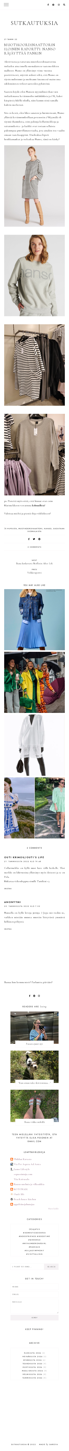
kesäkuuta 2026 (34, 1360)
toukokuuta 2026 (34, 1363)
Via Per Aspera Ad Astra (27, 1164)
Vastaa (8, 888)
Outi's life (19, 1194)
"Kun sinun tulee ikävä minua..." (34, 1083)
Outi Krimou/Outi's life (24, 857)
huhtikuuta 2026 (34, 1367)
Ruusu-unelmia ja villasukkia (29, 1184)
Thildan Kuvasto (23, 1159)
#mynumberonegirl (34, 1243)
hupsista (12, 528)
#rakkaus (34, 1247)
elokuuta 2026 (34, 1353)
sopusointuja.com (23, 1174)
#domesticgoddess (34, 1232)
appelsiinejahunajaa (24, 1204)
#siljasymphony (34, 1250)
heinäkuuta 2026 (34, 1356)
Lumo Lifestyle (22, 1169)
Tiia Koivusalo (21, 1179)
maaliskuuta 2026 (34, 1370)
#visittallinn (34, 1254)
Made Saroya (48, 1444)
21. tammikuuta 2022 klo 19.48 (22, 861)
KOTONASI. (21, 1189)
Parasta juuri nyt (34, 1044)
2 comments (34, 547)
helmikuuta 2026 (34, 1374)
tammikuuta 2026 (34, 1378)
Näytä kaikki (53, 1208)
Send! (34, 1318)
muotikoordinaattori (30, 528)
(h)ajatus (34, 1229)
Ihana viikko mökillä (34, 1122)
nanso (48, 528)
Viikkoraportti (34, 571)
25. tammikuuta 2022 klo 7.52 (22, 906)
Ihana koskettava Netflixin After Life (34, 562)
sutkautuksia (34, 23)
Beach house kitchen (25, 1199)
